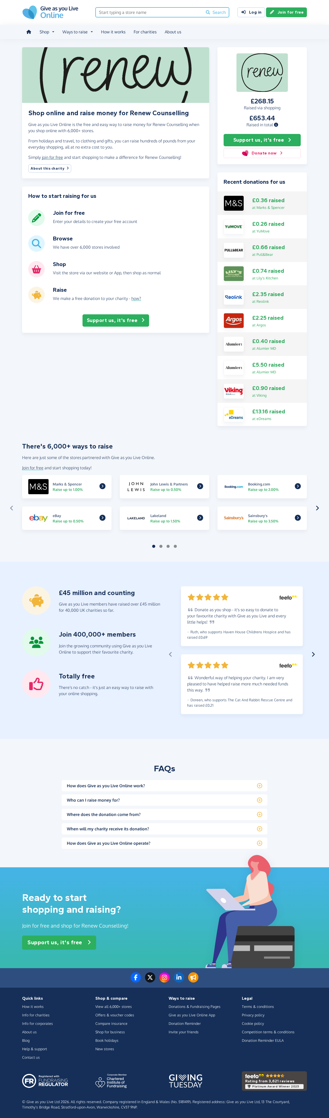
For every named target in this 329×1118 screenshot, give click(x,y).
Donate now (264, 153)
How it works (113, 31)
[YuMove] (234, 226)
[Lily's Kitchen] (234, 273)
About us (173, 31)
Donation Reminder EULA (263, 1040)
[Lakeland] (200, 518)
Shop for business (110, 1032)
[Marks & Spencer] (234, 202)
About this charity (48, 168)
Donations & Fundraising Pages (195, 1006)
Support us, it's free (258, 140)
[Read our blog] (193, 980)
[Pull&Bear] (234, 249)
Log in (255, 12)
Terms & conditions (258, 1006)
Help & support (34, 1049)
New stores (104, 1049)
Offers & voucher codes (114, 1015)
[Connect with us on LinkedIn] (179, 980)
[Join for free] (36, 224)
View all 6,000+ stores (113, 1006)
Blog (26, 1040)
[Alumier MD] (234, 343)
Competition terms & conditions (268, 1032)
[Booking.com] (298, 487)
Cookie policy (253, 1023)
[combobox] (149, 12)
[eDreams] (234, 414)
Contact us (31, 1057)
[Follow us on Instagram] (164, 980)
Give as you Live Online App (192, 1015)
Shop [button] (44, 31)
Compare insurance (111, 1023)
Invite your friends (184, 1032)
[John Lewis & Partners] (200, 487)
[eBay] (102, 518)
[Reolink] (234, 296)
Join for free (291, 12)
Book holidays (106, 1040)
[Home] (28, 32)
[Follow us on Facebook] (136, 980)
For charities (145, 31)
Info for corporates (37, 1023)
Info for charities (36, 1015)
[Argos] (234, 320)
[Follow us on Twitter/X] (150, 980)
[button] (276, 124)
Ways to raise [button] (75, 31)
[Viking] (234, 390)
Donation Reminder (185, 1023)
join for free (52, 157)
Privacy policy (253, 1015)
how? (136, 298)
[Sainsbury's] (298, 518)
